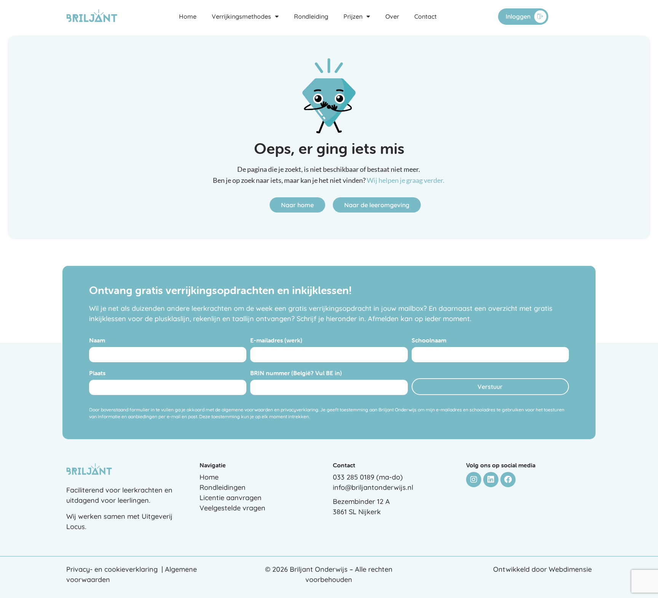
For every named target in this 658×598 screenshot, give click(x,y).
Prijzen (353, 16)
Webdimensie (570, 569)
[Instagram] (473, 479)
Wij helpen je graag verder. (406, 180)
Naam (97, 340)
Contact (425, 16)
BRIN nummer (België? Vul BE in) (296, 373)
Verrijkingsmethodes (241, 16)
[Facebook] (508, 479)
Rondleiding (311, 16)
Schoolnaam (429, 340)
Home (187, 16)
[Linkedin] (490, 479)
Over (392, 16)
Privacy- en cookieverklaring (112, 569)
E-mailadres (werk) (276, 340)
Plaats (97, 373)
